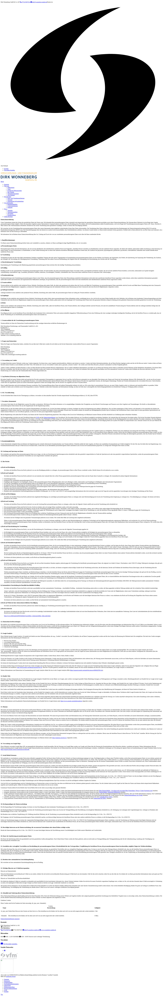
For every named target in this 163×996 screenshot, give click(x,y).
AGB (37, 417)
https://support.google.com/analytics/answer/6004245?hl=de (86, 670)
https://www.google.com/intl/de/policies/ (71, 701)
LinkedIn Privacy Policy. (106, 796)
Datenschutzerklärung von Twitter (133, 795)
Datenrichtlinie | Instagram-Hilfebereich (109, 792)
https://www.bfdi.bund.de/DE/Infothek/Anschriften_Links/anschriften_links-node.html (27, 616)
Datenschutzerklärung (49, 417)
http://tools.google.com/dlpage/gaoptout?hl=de (29, 667)
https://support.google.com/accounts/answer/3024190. (15, 749)
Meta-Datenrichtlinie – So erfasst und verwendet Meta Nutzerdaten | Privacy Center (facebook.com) (126, 790)
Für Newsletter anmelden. (10, 944)
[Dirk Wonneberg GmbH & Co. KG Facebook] (4, 950)
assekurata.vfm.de (11, 976)
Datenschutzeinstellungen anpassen (10, 919)
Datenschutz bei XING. (100, 798)
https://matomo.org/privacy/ (59, 737)
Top (2, 994)
